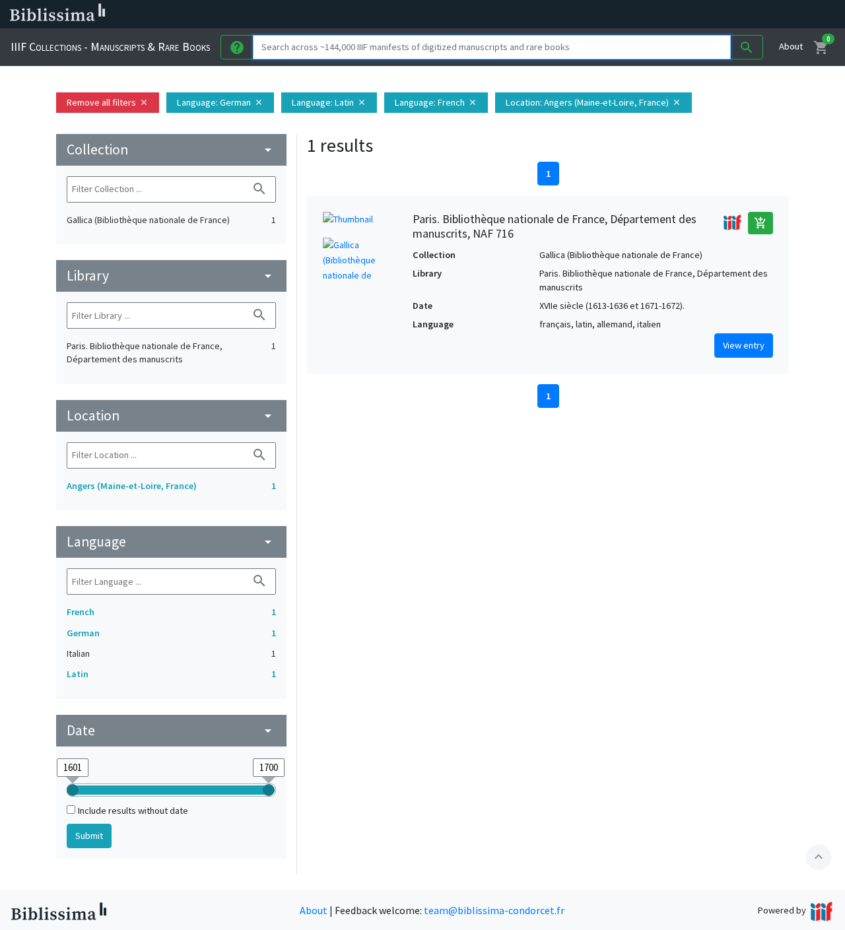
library (171, 275)
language (171, 541)
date (171, 730)
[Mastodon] (676, 14)
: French (436, 102)
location (171, 415)
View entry (743, 345)
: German (220, 102)
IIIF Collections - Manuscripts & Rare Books (110, 46)
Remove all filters (108, 102)
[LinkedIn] (633, 14)
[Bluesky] (654, 14)
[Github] (718, 14)
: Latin (329, 102)
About (791, 46)
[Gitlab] (739, 14)
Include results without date (133, 810)
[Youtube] (697, 14)
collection (171, 149)
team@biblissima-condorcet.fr (494, 910)
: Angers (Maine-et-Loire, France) (593, 102)
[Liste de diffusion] (612, 14)
